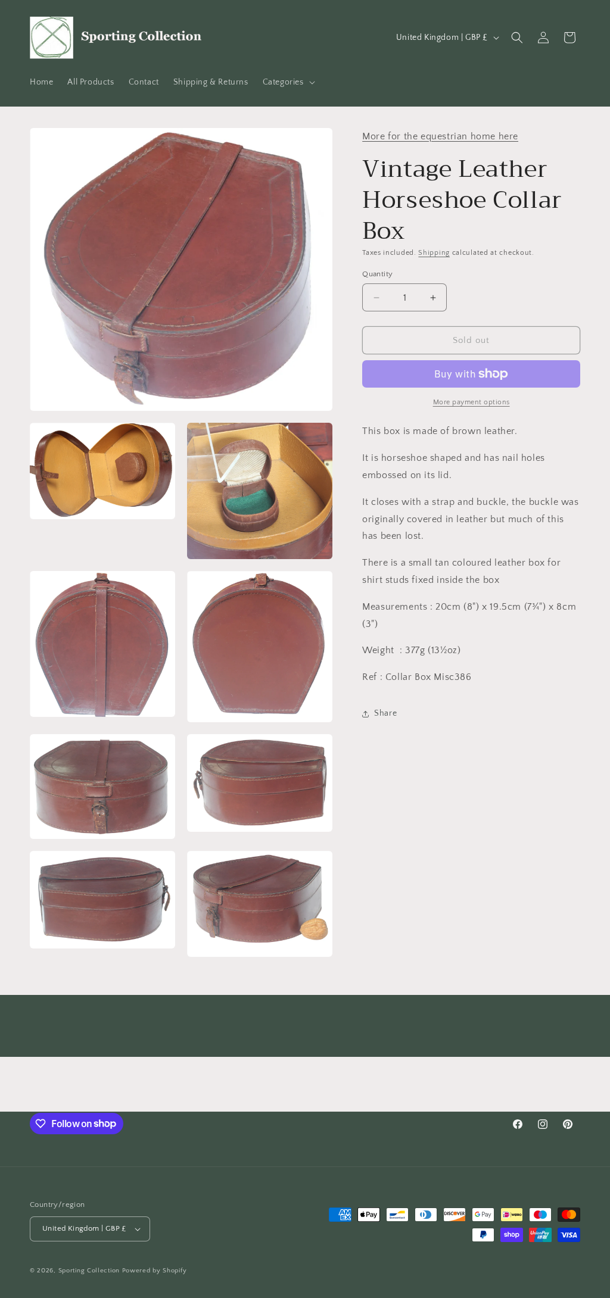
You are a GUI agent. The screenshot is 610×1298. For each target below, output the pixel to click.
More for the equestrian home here (440, 136)
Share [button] (385, 713)
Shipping (434, 253)
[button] (288, 82)
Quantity (377, 274)
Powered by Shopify (154, 1270)
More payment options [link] (471, 402)
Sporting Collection (90, 1270)
